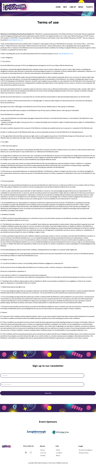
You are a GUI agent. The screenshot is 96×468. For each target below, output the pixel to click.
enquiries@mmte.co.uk (15, 40)
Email (2, 380)
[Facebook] (25, 452)
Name (2, 371)
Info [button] (65, 7)
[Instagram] (30, 452)
